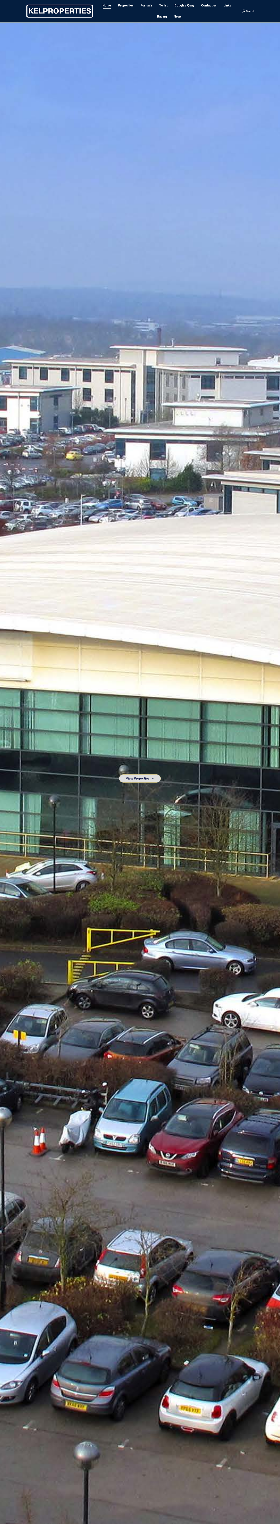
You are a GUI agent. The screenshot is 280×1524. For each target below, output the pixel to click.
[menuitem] (107, 5)
